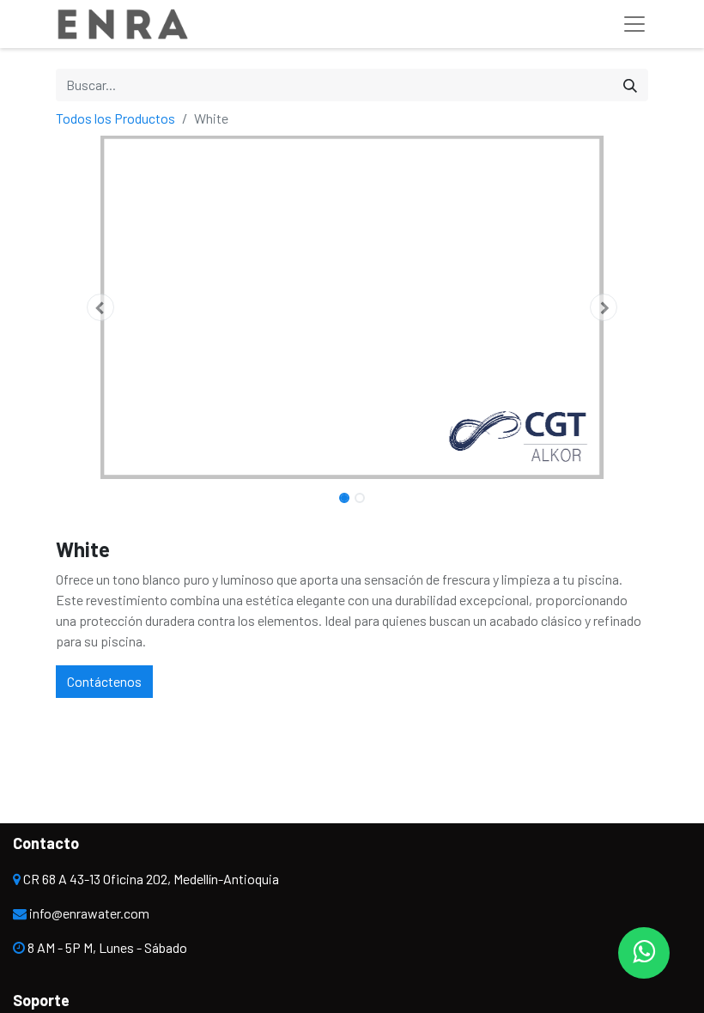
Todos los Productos (115, 118)
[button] (100, 307)
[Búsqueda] (630, 85)
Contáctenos (104, 681)
